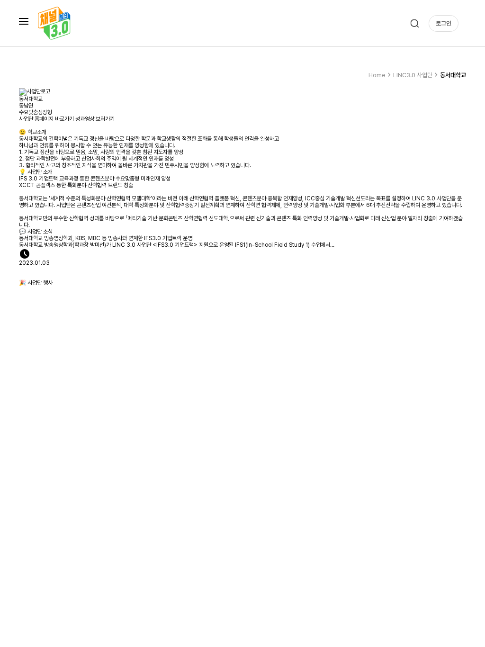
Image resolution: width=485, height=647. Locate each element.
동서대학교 (453, 75)
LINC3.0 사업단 (416, 75)
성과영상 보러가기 (95, 119)
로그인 (443, 23)
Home (380, 75)
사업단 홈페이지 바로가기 (46, 119)
